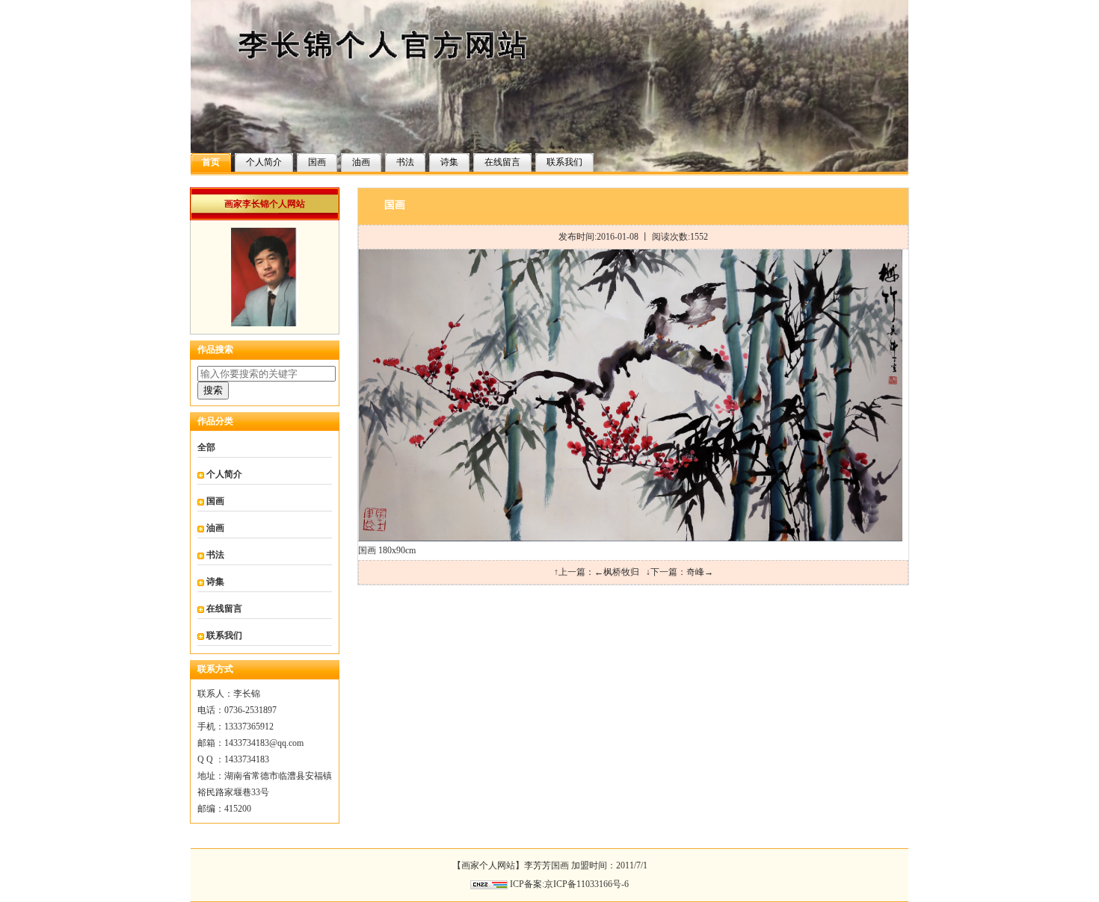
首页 (211, 162)
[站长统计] (489, 884)
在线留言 (502, 162)
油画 (361, 162)
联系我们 (564, 162)
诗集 (449, 162)
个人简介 (264, 162)
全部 (206, 447)
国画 (317, 162)
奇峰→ (699, 572)
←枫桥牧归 (616, 572)
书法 (405, 162)
